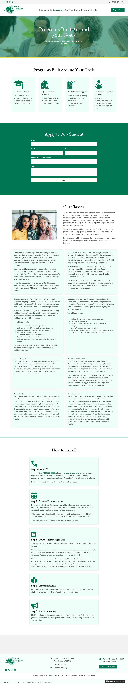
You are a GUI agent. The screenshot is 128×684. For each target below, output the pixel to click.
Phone (67, 149)
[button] (4, 2)
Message (34, 166)
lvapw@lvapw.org (72, 473)
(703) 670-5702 (118, 2)
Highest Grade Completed (41, 157)
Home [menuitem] (35, 676)
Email (33, 149)
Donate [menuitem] (74, 676)
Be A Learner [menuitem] (54, 676)
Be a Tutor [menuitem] (65, 676)
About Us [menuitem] (43, 676)
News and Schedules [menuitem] (87, 676)
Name (33, 140)
